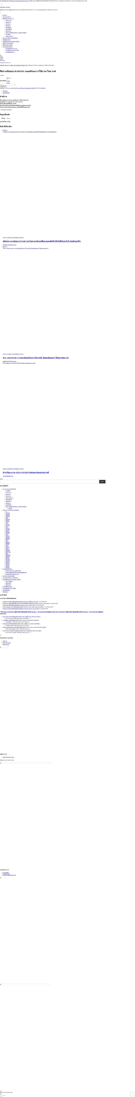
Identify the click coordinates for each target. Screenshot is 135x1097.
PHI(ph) (7, 557)
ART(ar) (7, 516)
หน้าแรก (5, 641)
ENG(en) (22, 237)
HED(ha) (8, 538)
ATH (7, 518)
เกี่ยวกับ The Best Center (8, 757)
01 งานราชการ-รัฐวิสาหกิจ (9, 489)
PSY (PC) (8, 559)
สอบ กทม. (8, 494)
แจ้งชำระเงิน (6, 644)
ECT (7, 526)
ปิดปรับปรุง (5, 591)
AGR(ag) (8, 514)
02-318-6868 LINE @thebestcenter (8, 0)
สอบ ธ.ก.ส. (8, 496)
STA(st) (7, 566)
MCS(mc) (8, 549)
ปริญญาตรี (8, 583)
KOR (7, 545)
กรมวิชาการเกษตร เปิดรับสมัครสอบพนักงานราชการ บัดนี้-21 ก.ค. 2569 (20, 601)
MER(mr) (8, 551)
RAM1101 (43, 88)
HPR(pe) (8, 542)
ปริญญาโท (8, 584)
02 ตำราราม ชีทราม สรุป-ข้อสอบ (13, 65)
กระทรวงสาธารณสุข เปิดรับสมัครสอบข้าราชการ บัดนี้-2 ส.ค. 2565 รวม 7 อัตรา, (22, 630)
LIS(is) (7, 548)
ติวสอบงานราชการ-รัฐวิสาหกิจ (13, 570)
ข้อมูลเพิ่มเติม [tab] (6, 92)
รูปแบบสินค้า (3, 80)
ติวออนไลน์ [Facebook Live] (12, 574)
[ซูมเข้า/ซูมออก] (0, 1095)
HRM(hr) (8, 543)
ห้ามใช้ (10, 508)
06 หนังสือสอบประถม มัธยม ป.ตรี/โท (12, 579)
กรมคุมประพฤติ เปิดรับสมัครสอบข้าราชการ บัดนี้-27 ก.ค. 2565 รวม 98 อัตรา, (21, 623)
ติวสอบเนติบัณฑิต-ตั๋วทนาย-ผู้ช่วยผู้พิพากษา (16, 572)
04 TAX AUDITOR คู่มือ (8, 576)
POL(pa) (21, 354)
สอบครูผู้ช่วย (9, 499)
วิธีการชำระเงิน (6, 642)
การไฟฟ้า (8, 490)
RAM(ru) (23, 65)
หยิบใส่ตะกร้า (3, 86)
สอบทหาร (8, 503)
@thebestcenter (6, 873)
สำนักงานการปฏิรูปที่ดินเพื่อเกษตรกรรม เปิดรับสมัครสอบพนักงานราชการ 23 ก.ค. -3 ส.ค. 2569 (26, 603)
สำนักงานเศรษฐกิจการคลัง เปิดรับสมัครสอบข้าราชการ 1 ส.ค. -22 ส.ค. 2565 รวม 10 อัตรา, (25, 627)
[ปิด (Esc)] (4, 1095)
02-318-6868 (6, 872)
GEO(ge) (8, 537)
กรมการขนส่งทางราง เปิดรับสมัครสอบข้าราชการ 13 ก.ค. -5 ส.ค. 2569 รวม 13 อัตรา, (23, 607)
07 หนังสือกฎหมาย (7, 586)
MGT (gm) (8, 552)
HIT (7, 540)
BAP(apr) (8, 519)
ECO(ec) (8, 525)
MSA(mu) (8, 554)
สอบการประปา (9, 497)
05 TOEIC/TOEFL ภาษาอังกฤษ (10, 577)
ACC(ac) (8, 512)
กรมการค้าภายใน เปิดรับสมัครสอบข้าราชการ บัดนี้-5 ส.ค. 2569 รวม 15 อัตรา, (22, 616)
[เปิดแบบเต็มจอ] (2, 1095)
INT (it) (7, 544)
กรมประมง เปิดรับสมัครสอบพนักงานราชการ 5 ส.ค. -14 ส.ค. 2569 (19, 605)
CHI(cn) (7, 521)
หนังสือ (8, 121)
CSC (7, 523)
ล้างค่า (8, 83)
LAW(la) (8, 547)
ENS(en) (8, 532)
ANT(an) (22, 468)
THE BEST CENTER (5, 7)
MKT (7, 553)
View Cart (2, 60)
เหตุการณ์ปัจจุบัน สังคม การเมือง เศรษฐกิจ (16, 506)
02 (6, 511)
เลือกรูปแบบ (13, 244)
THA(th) (8, 567)
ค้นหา (1, 479)
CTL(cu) (8, 524)
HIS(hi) (7, 539)
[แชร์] (3, 1095)
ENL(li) (7, 530)
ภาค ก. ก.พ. (8, 492)
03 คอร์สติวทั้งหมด (7, 569)
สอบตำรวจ (8, 501)
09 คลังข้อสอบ (6, 590)
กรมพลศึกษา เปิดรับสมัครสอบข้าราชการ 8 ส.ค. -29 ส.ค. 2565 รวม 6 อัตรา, (21, 620)
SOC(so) (8, 564)
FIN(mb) (8, 533)
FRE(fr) (7, 535)
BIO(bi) (7, 520)
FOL (7, 534)
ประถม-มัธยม (9, 581)
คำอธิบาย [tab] (5, 91)
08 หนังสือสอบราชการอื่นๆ (9, 588)
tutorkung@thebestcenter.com (22, 0)
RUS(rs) (7, 562)
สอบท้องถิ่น (8, 504)
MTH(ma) (8, 556)
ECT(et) (7, 528)
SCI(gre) (7, 563)
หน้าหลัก (2, 65)
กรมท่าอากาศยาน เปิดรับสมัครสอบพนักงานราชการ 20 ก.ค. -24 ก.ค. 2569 (21, 608)
